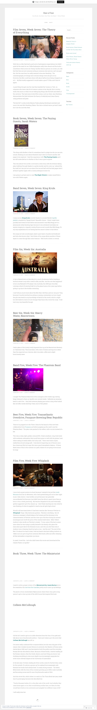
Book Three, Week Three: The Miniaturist (36, 553)
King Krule (26, 218)
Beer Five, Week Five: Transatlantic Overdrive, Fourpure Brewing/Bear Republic (37, 416)
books (68, 86)
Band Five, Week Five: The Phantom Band (37, 365)
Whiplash (16, 513)
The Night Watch (41, 175)
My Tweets (69, 104)
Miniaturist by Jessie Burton (47, 585)
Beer (67, 80)
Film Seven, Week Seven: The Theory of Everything (34, 31)
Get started (60, 1)
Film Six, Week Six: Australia (29, 249)
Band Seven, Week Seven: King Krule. (34, 188)
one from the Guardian (32, 587)
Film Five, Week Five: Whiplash (31, 460)
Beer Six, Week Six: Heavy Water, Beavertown (27, 314)
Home (46, 22)
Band (67, 76)
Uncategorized (70, 93)
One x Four (48, 13)
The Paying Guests (50, 157)
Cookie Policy (28, 707)
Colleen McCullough (24, 605)
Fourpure (28, 427)
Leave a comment (30, 59)
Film (67, 90)
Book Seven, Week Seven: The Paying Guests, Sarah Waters (34, 120)
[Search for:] (74, 30)
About (51, 22)
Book (67, 83)
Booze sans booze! (71, 53)
